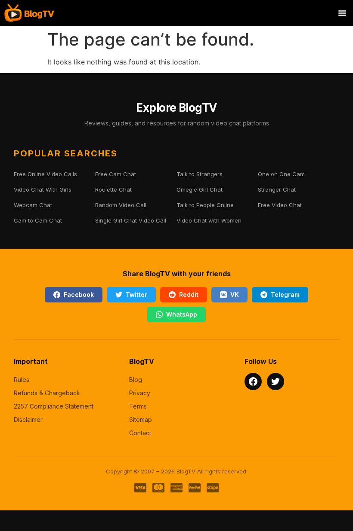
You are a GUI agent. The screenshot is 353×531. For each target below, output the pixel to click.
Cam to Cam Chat (38, 220)
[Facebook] (253, 381)
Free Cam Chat (115, 174)
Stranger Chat (277, 189)
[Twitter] (275, 381)
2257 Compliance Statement (53, 406)
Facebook (79, 294)
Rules (21, 379)
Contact (140, 432)
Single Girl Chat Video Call (130, 220)
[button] (342, 12)
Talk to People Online (205, 204)
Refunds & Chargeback (47, 393)
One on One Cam (281, 174)
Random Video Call (120, 204)
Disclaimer (28, 419)
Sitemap (140, 419)
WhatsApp (181, 314)
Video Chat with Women (209, 220)
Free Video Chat (280, 204)
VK (234, 294)
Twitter (136, 294)
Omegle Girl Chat (199, 189)
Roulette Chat (113, 189)
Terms (138, 406)
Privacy (139, 393)
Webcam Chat (33, 204)
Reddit (188, 294)
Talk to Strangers (199, 174)
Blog (135, 379)
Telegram (285, 294)
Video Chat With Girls (42, 189)
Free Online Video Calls (45, 174)
